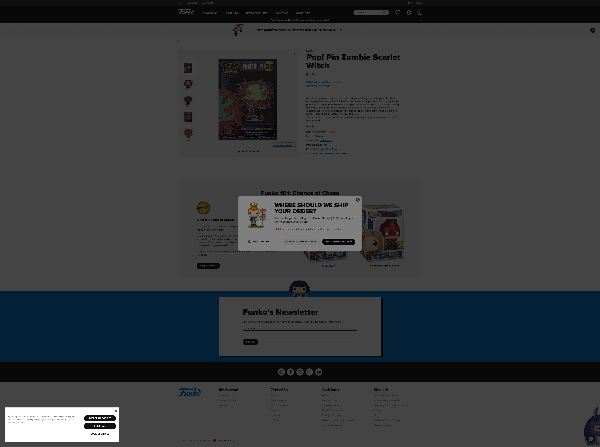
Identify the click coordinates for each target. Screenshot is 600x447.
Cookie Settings (100, 433)
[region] (62, 424)
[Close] (116, 411)
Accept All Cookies (100, 418)
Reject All (100, 426)
